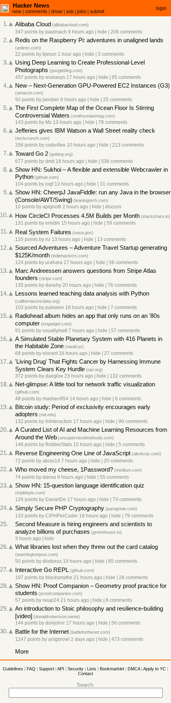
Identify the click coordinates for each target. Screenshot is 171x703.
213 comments (128, 145)
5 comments (132, 444)
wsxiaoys (55, 77)
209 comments (126, 32)
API (60, 668)
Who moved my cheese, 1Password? (64, 469)
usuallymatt (55, 330)
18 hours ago (70, 161)
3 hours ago (28, 538)
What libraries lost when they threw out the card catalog (86, 547)
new (16, 11)
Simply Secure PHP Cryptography (59, 508)
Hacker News (31, 5)
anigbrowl (59, 639)
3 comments (111, 54)
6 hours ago (73, 99)
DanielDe (55, 499)
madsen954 (55, 398)
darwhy (53, 285)
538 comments (117, 161)
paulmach (56, 32)
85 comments (122, 561)
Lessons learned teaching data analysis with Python (82, 293)
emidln (52, 223)
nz (48, 239)
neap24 (51, 600)
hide (102, 32)
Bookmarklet (112, 668)
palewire (54, 307)
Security (76, 668)
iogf (49, 184)
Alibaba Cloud (33, 24)
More (22, 651)
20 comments (118, 461)
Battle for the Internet (42, 632)
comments (36, 11)
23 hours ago (78, 376)
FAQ (31, 668)
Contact (85, 673)
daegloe (54, 376)
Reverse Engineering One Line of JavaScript (72, 453)
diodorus (52, 561)
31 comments (114, 184)
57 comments (125, 330)
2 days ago (83, 639)
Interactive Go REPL (42, 570)
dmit (49, 161)
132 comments (126, 376)
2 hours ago (75, 207)
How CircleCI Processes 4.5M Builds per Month (77, 216)
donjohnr (55, 623)
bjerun (49, 54)
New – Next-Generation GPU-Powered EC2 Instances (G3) (92, 85)
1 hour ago (69, 54)
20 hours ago (76, 285)
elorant (50, 353)
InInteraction (58, 421)
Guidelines (13, 668)
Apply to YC (154, 668)
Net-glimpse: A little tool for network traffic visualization (85, 384)
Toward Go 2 (31, 154)
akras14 (51, 461)
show (56, 11)
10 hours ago (81, 145)
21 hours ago (88, 577)
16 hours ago (73, 353)
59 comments (121, 223)
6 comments (128, 398)
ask (70, 11)
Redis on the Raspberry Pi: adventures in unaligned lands (89, 40)
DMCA (134, 668)
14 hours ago (84, 398)
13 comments (111, 239)
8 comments (119, 600)
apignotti (52, 207)
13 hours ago (67, 122)
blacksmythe (58, 577)
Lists (91, 668)
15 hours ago (75, 223)
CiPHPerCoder (61, 516)
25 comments (117, 99)
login (161, 8)
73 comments (127, 499)
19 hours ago (77, 561)
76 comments (122, 285)
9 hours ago (81, 32)
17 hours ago (80, 77)
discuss (113, 207)
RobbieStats (58, 444)
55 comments (114, 477)
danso (49, 477)
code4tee (55, 145)
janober (51, 99)
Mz (48, 122)
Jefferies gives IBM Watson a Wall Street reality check (85, 130)
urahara (53, 262)
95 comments (126, 77)
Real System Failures (43, 232)
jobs (81, 11)
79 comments (139, 516)
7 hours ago (81, 330)
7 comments (124, 307)
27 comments (118, 353)
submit (97, 11)
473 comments (127, 639)
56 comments (123, 262)
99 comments (133, 421)
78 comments (112, 122)
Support (46, 668)
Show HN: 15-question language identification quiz (79, 485)
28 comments (133, 577)
